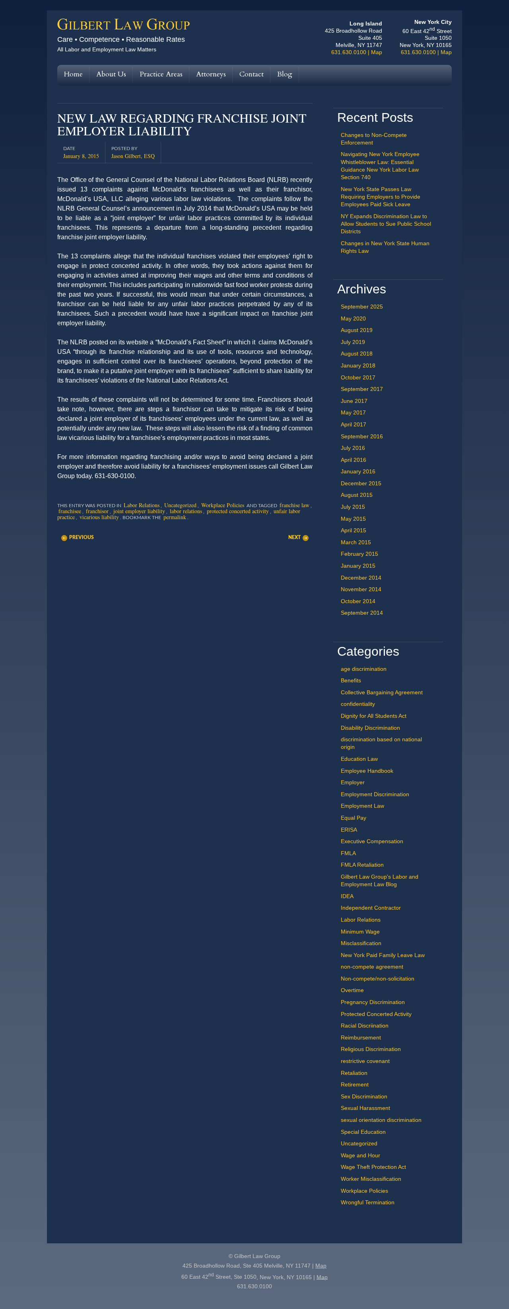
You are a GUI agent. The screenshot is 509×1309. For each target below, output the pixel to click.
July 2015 (353, 507)
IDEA (347, 896)
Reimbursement (361, 1037)
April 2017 (353, 424)
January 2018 (358, 365)
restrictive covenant (365, 1061)
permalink (174, 517)
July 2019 (353, 342)
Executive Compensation (372, 841)
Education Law (359, 759)
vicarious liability (99, 517)
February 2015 (359, 554)
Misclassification (361, 943)
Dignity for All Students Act (373, 716)
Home (73, 74)
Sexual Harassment (365, 1108)
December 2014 (361, 577)
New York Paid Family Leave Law (383, 955)
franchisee (69, 511)
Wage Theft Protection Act (373, 1167)
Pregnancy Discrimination (373, 1002)
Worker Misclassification (371, 1179)
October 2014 (358, 601)
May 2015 (353, 519)
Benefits (351, 680)
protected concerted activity (238, 511)
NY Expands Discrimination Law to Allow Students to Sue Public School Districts (386, 223)
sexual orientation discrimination (381, 1120)
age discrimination (364, 669)
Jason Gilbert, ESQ (133, 155)
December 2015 (361, 483)
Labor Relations (141, 505)
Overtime (352, 990)
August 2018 (357, 353)
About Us (111, 74)
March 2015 (356, 542)
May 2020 (353, 318)
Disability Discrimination (370, 728)
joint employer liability (139, 511)
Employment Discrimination (375, 794)
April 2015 (353, 530)
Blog (284, 74)
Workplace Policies (222, 505)
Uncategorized (180, 505)
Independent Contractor (371, 908)
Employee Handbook (367, 771)
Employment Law (362, 806)
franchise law (294, 505)
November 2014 (361, 589)
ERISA (349, 829)
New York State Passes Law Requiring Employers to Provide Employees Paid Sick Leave (380, 196)
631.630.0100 (348, 52)
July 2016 (353, 448)
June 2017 (354, 401)
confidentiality (358, 704)
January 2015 (358, 566)
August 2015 (357, 495)
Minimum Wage (360, 931)
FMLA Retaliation (362, 865)
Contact (251, 74)
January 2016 (358, 471)
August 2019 (357, 330)
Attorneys (211, 74)
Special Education (363, 1132)
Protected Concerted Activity (376, 1014)
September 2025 (362, 306)
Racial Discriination (365, 1025)
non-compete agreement (372, 966)
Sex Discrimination (364, 1096)
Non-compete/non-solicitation (377, 978)
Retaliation (354, 1073)
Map (376, 52)
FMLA (348, 853)
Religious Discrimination (371, 1049)
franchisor (97, 511)
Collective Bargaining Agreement (382, 692)
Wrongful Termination (367, 1202)
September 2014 (362, 613)
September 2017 (362, 389)
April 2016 (353, 460)
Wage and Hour (360, 1155)
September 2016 (362, 436)
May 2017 (353, 412)
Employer (353, 782)
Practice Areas (161, 74)
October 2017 (358, 377)
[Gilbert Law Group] (123, 28)
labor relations (186, 511)
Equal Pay (353, 818)
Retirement (355, 1084)
